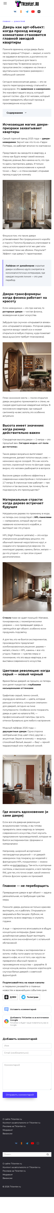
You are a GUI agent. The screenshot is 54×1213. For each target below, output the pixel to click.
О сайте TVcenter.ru (12, 1119)
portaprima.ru (20, 865)
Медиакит (8, 1130)
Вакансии (7, 1133)
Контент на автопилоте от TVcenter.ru (21, 1123)
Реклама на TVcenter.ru (14, 1126)
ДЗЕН (13, 997)
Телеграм (32, 997)
